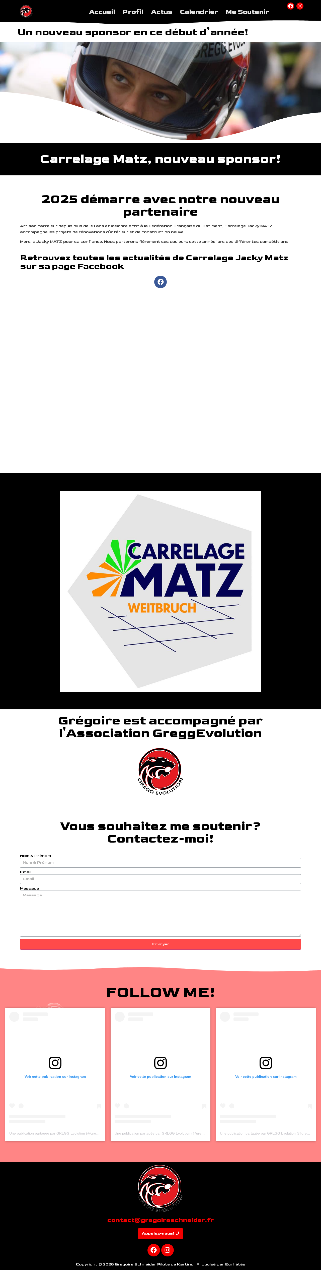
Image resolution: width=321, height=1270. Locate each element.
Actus (161, 12)
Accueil (102, 12)
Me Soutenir (247, 12)
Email (25, 872)
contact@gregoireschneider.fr (160, 1220)
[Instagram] (299, 6)
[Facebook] (290, 6)
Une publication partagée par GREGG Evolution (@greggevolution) (62, 1133)
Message (29, 889)
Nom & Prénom (35, 856)
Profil (133, 12)
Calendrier (199, 12)
